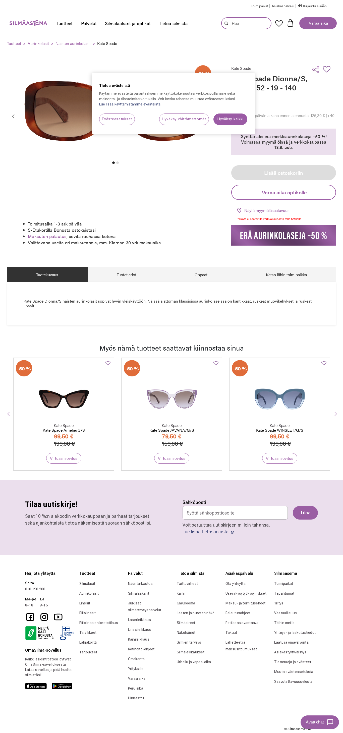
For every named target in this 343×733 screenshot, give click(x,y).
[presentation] (64, 23)
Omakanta (136, 659)
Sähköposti (194, 502)
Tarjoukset (88, 652)
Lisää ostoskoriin (283, 172)
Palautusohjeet (238, 613)
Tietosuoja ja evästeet (292, 662)
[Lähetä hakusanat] (226, 23)
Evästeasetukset (117, 119)
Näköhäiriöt (186, 633)
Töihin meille (284, 623)
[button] (283, 6)
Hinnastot (136, 698)
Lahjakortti (88, 642)
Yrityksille (136, 669)
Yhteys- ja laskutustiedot (295, 633)
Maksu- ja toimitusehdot (245, 603)
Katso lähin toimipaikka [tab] (286, 274)
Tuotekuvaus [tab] (47, 274)
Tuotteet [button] (64, 23)
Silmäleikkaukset (190, 652)
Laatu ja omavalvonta (291, 642)
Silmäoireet (186, 623)
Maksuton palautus (47, 236)
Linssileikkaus (139, 630)
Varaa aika (318, 23)
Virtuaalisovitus (63, 458)
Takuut (231, 633)
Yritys (278, 603)
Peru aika (135, 688)
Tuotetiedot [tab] (126, 274)
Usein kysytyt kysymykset (245, 593)
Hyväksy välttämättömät (184, 119)
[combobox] (246, 23)
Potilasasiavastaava (242, 623)
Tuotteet (14, 43)
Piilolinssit (87, 613)
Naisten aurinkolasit (73, 43)
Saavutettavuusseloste (293, 682)
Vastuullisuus (285, 613)
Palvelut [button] (89, 23)
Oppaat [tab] (201, 274)
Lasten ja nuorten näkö (196, 613)
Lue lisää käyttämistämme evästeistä (129, 104)
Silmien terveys (189, 642)
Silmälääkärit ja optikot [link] (128, 23)
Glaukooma (186, 603)
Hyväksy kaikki (230, 119)
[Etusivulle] (26, 24)
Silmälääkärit (138, 593)
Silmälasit (87, 584)
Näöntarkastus (140, 584)
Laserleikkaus (139, 620)
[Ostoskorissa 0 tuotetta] (290, 22)
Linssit (84, 603)
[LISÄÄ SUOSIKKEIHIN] (328, 69)
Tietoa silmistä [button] (173, 23)
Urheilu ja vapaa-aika (194, 662)
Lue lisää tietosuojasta (206, 531)
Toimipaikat (283, 584)
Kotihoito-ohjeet (141, 649)
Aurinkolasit (38, 43)
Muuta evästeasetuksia (293, 672)
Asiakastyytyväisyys (290, 652)
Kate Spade (107, 43)
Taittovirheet (187, 584)
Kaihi (181, 593)
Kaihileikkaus (138, 639)
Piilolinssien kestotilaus (98, 623)
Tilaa (305, 512)
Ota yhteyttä (235, 584)
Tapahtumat (284, 593)
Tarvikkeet (88, 633)
